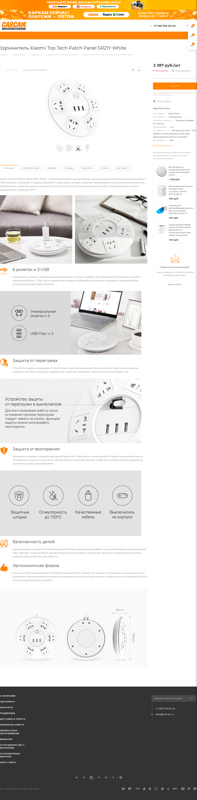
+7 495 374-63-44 (164, 26)
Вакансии (6, 739)
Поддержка (7, 713)
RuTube (84, 777)
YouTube (106, 777)
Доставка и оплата (13, 719)
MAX (91, 777)
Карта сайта (8, 762)
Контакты (6, 707)
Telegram (98, 777)
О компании (7, 696)
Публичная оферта (12, 725)
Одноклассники (113, 777)
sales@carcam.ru (164, 714)
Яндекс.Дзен (121, 777)
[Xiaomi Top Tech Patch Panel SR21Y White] (73, 108)
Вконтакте (76, 777)
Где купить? (7, 701)
